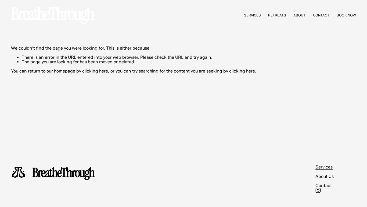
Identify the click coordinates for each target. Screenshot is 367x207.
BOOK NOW (346, 15)
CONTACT (321, 15)
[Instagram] (318, 190)
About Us (324, 176)
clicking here (95, 71)
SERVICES (252, 15)
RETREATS (277, 15)
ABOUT (299, 15)
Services (324, 167)
